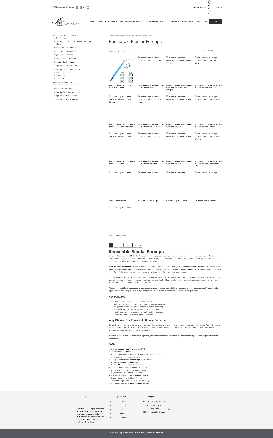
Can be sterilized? (126, 365)
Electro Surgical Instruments (131, 21)
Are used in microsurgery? (130, 381)
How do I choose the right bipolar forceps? (126, 378)
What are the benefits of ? (129, 375)
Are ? (121, 352)
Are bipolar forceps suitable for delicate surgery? (128, 367)
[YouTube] (84, 7)
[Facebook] (81, 7)
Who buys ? (124, 362)
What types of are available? (130, 360)
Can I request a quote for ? (129, 383)
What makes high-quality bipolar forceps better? (128, 370)
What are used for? (127, 349)
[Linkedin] (88, 7)
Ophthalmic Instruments (156, 21)
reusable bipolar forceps (123, 365)
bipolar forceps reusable (123, 352)
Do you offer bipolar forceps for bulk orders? (127, 373)
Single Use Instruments (106, 21)
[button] (116, 21)
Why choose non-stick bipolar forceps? (125, 357)
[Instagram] (77, 7)
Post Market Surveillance (192, 21)
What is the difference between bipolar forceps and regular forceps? (136, 354)
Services (174, 21)
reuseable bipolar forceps (128, 362)
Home (92, 21)
